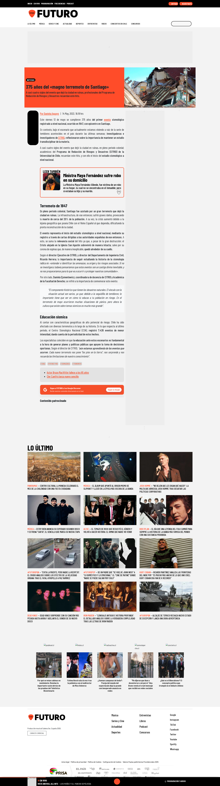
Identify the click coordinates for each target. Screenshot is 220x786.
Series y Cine (54, 23)
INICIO (30, 3)
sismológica (65, 364)
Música (42, 23)
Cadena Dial (147, 773)
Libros (143, 721)
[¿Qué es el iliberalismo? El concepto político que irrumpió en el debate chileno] (171, 665)
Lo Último (31, 23)
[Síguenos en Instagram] (167, 13)
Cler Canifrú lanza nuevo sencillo (63, 376)
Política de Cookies (94, 762)
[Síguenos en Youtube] (183, 13)
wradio (105, 773)
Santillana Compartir (118, 769)
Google (172, 714)
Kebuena (156, 773)
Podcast (144, 726)
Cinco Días (115, 773)
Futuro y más (53, 364)
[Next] (129, 781)
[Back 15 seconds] (111, 781)
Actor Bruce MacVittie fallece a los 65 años (68, 372)
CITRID (61, 137)
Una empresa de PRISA (58, 771)
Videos (104, 23)
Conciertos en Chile (119, 23)
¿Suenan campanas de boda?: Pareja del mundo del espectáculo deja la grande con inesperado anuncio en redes (110, 685)
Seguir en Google (114, 390)
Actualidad (67, 23)
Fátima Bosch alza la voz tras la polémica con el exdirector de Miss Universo (79, 683)
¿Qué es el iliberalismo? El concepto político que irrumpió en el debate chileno (171, 683)
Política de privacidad (78, 762)
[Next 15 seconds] (123, 781)
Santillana (105, 769)
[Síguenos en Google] (163, 13)
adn (147, 769)
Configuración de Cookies (112, 762)
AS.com (138, 769)
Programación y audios (176, 781)
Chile (43, 364)
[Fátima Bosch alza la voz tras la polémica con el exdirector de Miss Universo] (79, 665)
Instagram (174, 719)
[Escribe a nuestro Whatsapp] (191, 13)
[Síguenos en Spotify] (187, 13)
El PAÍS (81, 769)
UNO (98, 773)
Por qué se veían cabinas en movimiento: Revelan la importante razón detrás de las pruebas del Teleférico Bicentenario (48, 685)
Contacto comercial (37, 733)
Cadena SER (130, 769)
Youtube (173, 739)
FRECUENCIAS (59, 3)
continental (125, 773)
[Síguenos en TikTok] (171, 13)
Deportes (80, 23)
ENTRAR (174, 4)
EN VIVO (37, 3)
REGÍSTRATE (187, 4)
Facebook (174, 729)
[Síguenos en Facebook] (175, 13)
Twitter (172, 734)
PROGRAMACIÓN (47, 3)
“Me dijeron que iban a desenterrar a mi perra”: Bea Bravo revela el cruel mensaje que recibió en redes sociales (140, 684)
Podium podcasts (79, 776)
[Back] (105, 781)
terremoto (77, 364)
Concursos (135, 23)
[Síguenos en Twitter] (179, 13)
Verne (139, 773)
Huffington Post (84, 773)
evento (107, 119)
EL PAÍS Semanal (132, 773)
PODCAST (70, 3)
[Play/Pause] (117, 781)
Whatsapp (174, 749)
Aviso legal (65, 762)
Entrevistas (92, 23)
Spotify (172, 744)
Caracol (156, 769)
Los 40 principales (93, 769)
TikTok (172, 724)
